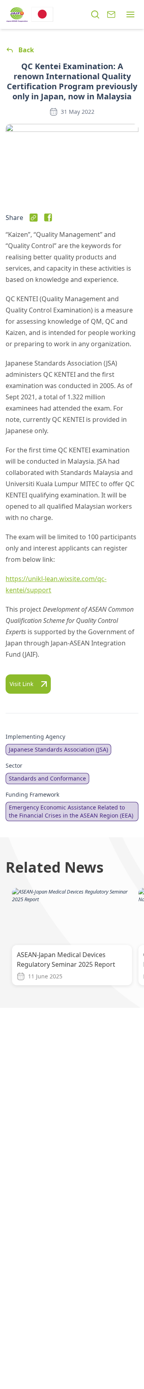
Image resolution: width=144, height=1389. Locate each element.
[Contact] (111, 14)
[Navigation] (130, 14)
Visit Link (21, 684)
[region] (72, 938)
